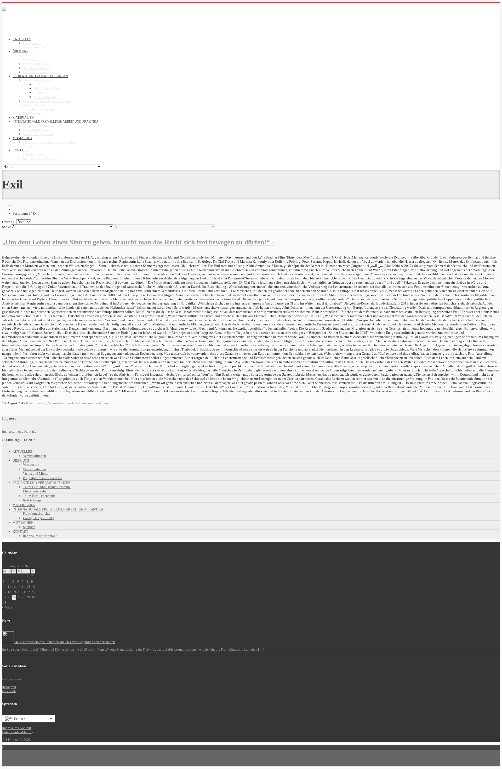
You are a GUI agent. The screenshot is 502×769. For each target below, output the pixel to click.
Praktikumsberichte (36, 130)
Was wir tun (31, 59)
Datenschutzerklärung (17, 732)
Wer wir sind (32, 55)
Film (36, 84)
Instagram (9, 687)
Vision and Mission (36, 68)
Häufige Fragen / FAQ (38, 134)
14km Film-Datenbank (39, 109)
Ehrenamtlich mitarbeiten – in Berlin (49, 142)
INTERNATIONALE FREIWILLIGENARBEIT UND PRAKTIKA (58, 509)
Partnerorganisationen (38, 126)
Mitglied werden (35, 154)
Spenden (29, 146)
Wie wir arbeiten (34, 64)
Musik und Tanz (44, 97)
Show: (6, 227)
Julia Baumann (82, 403)
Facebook (9, 691)
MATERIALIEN (24, 505)
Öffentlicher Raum (46, 88)
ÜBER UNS (21, 460)
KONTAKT (20, 531)
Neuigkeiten (32, 43)
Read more (101, 403)
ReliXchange (32, 114)
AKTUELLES (22, 452)
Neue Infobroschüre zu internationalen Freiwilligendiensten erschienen (64, 642)
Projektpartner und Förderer (42, 72)
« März (7, 607)
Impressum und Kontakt (40, 158)
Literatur (39, 93)
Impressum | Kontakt (16, 728)
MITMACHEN (23, 523)
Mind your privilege (37, 80)
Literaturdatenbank (36, 105)
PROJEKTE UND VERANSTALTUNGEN (42, 483)
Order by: (8, 222)
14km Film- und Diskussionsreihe (47, 101)
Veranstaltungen (34, 47)
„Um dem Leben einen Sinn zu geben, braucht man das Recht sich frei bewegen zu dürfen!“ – (138, 242)
